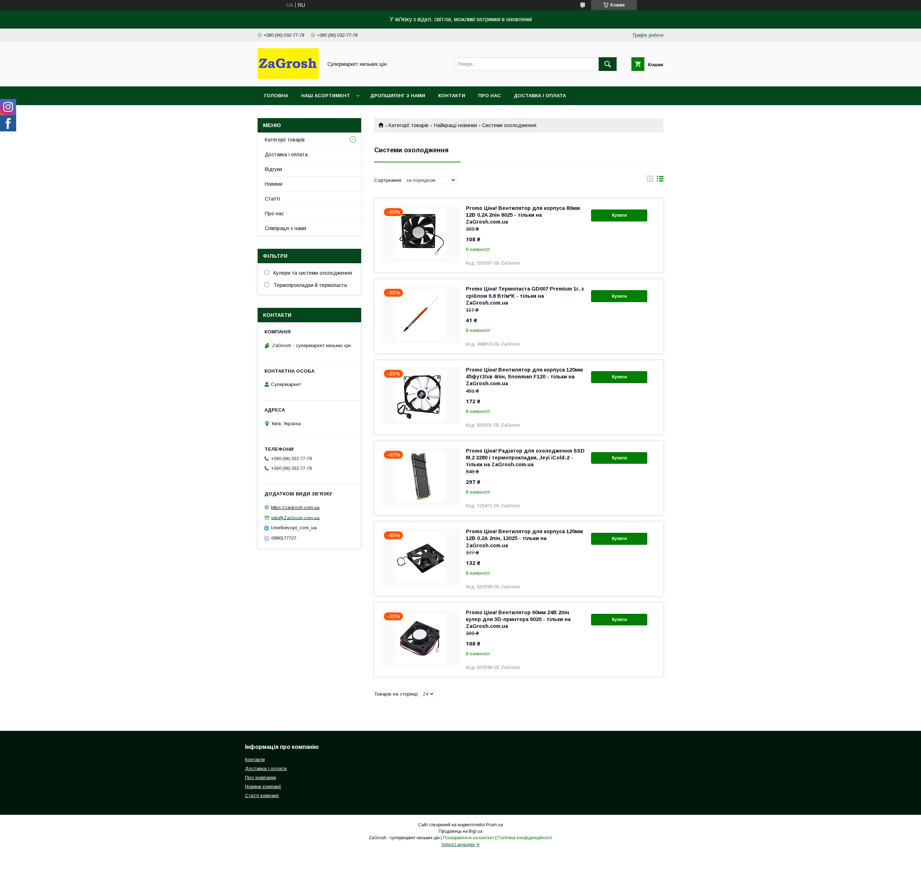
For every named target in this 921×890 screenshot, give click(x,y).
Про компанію (260, 777)
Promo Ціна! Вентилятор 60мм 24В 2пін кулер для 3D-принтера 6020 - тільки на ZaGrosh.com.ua (518, 619)
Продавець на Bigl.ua (460, 831)
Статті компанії (262, 795)
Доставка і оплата (540, 95)
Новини (273, 184)
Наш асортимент (325, 95)
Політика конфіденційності (525, 837)
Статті (272, 199)
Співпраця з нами (285, 228)
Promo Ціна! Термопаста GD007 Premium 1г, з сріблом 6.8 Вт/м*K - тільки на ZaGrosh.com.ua (525, 295)
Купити (619, 215)
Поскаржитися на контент (468, 837)
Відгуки (273, 169)
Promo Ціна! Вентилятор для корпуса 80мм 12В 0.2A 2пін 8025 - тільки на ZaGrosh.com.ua (523, 215)
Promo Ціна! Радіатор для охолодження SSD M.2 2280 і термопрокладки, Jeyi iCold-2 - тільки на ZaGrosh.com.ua (525, 457)
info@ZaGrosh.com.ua (295, 517)
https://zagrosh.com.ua (295, 507)
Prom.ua (494, 824)
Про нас (489, 95)
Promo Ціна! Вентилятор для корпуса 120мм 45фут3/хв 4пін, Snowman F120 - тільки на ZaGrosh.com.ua (524, 376)
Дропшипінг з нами (397, 95)
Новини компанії (263, 786)
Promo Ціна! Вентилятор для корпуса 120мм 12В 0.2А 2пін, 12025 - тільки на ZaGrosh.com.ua (524, 538)
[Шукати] (608, 64)
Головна (276, 95)
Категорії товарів (408, 125)
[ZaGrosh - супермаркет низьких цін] (288, 77)
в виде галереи (650, 180)
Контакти (451, 95)
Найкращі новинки (455, 125)
